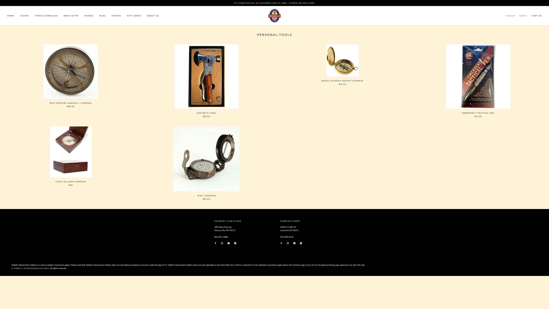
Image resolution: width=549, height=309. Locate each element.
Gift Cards (134, 16)
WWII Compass (206, 196)
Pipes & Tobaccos (46, 16)
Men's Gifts (71, 16)
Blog (102, 16)
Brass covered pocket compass (342, 81)
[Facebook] (215, 243)
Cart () (537, 16)
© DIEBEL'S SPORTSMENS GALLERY (30, 268)
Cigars (24, 16)
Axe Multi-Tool (206, 113)
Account (510, 16)
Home (10, 16)
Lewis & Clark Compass (71, 182)
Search (523, 16)
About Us (153, 16)
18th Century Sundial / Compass (71, 103)
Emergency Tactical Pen (478, 113)
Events (116, 16)
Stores (88, 16)
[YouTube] (229, 243)
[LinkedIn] (235, 243)
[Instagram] (222, 243)
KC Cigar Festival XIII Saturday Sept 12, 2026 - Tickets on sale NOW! (274, 3)
